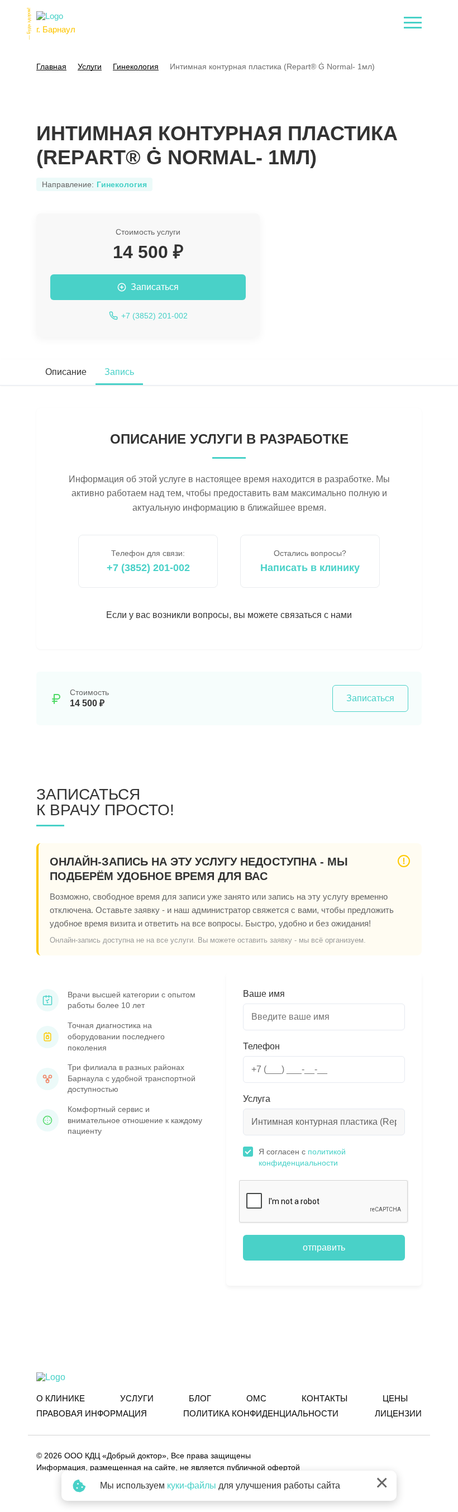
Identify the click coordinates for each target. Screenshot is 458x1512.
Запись (119, 372)
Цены (395, 1398)
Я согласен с (302, 1157)
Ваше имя (264, 994)
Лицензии (398, 1413)
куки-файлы (191, 1485)
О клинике (60, 1398)
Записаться (370, 698)
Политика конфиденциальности (260, 1413)
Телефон (261, 1046)
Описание (66, 372)
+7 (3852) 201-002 (148, 567)
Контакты (324, 1398)
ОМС (256, 1398)
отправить (324, 1247)
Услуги (137, 1398)
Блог (200, 1398)
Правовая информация (91, 1413)
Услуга (256, 1099)
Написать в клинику (310, 567)
